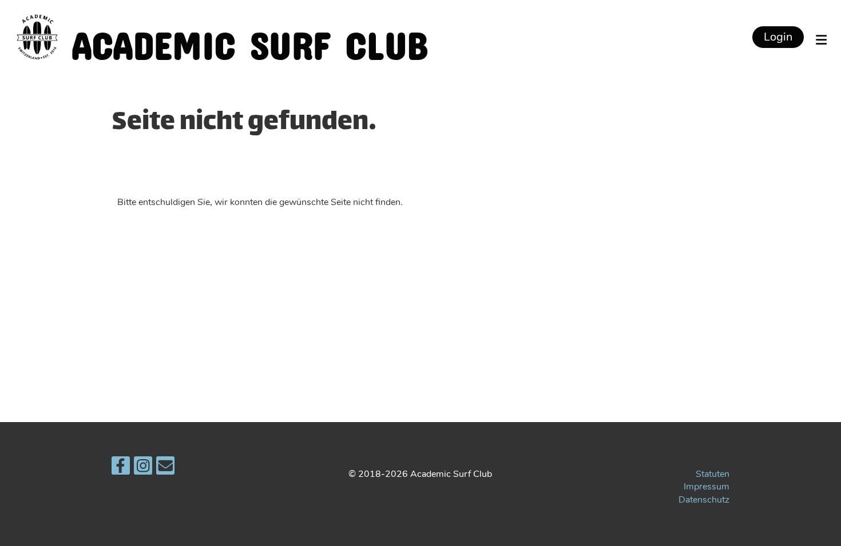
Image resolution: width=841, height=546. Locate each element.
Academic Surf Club (250, 37)
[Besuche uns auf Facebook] (121, 468)
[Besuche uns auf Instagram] (143, 468)
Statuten (712, 474)
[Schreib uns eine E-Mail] (165, 468)
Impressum (706, 486)
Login (778, 37)
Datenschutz (704, 499)
